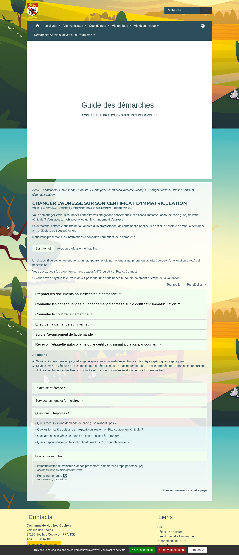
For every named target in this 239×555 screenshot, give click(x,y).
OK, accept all (143, 549)
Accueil (88, 115)
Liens (165, 517)
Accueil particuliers (45, 190)
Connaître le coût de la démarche (62, 314)
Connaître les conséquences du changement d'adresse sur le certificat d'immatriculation (106, 304)
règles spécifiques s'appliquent (164, 361)
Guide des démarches (139, 115)
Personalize (197, 549)
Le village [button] (51, 25)
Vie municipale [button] (73, 25)
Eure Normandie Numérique (175, 536)
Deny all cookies (172, 549)
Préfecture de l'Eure (169, 531)
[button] (37, 26)
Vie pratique (107, 115)
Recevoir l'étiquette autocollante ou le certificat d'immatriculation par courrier (96, 344)
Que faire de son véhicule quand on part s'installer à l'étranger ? (79, 435)
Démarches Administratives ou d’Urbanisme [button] (63, 35)
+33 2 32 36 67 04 (39, 539)
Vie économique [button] (145, 25)
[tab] (43, 248)
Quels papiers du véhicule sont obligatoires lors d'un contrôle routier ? (83, 442)
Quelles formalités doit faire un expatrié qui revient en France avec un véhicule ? (90, 429)
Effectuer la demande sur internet (62, 324)
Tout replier (176, 284)
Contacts (40, 517)
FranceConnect (126, 271)
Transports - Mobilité (75, 190)
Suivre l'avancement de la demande (64, 334)
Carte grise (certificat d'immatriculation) (118, 190)
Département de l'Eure (171, 540)
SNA (159, 527)
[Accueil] (32, 10)
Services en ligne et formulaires (57, 400)
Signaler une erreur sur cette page (184, 490)
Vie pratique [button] (120, 25)
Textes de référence (49, 388)
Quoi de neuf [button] (98, 25)
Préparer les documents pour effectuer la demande (76, 294)
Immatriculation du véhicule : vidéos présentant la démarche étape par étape (90, 466)
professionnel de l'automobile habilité (124, 226)
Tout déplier (197, 284)
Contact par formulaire (43, 544)
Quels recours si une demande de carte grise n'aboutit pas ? (76, 423)
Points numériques (52, 475)
